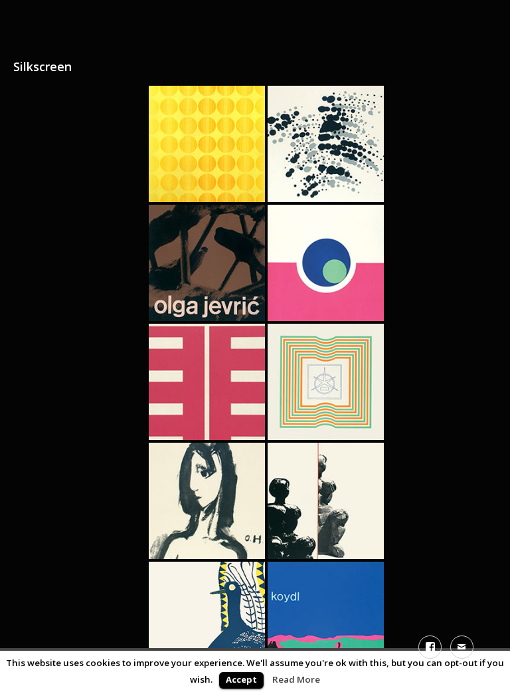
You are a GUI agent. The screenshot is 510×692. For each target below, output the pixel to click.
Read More (296, 679)
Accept (241, 679)
